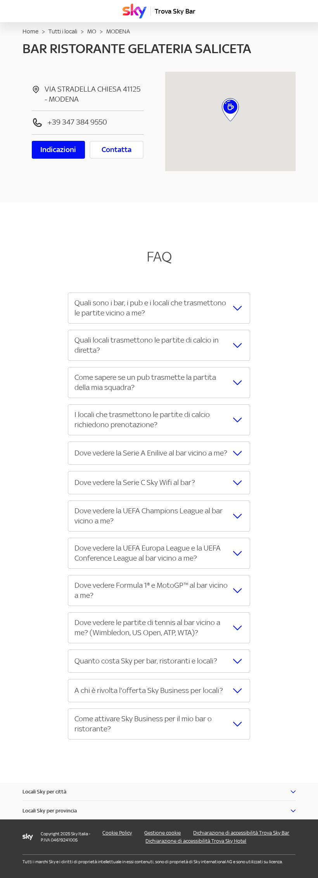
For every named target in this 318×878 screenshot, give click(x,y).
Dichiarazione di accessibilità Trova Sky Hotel (195, 841)
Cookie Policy (117, 833)
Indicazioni (58, 149)
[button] (158, 308)
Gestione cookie (162, 833)
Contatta (116, 149)
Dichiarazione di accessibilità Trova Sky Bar (241, 833)
